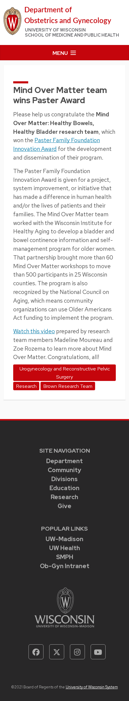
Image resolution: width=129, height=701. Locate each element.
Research (64, 497)
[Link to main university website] (64, 607)
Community (64, 470)
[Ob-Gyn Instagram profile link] (77, 651)
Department (64, 461)
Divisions (64, 479)
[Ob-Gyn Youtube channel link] (98, 651)
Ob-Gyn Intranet (64, 566)
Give (64, 506)
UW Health (64, 548)
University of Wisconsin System (92, 687)
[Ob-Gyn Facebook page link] (36, 651)
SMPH (64, 557)
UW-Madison (64, 539)
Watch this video (34, 331)
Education (65, 488)
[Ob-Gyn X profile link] (56, 651)
